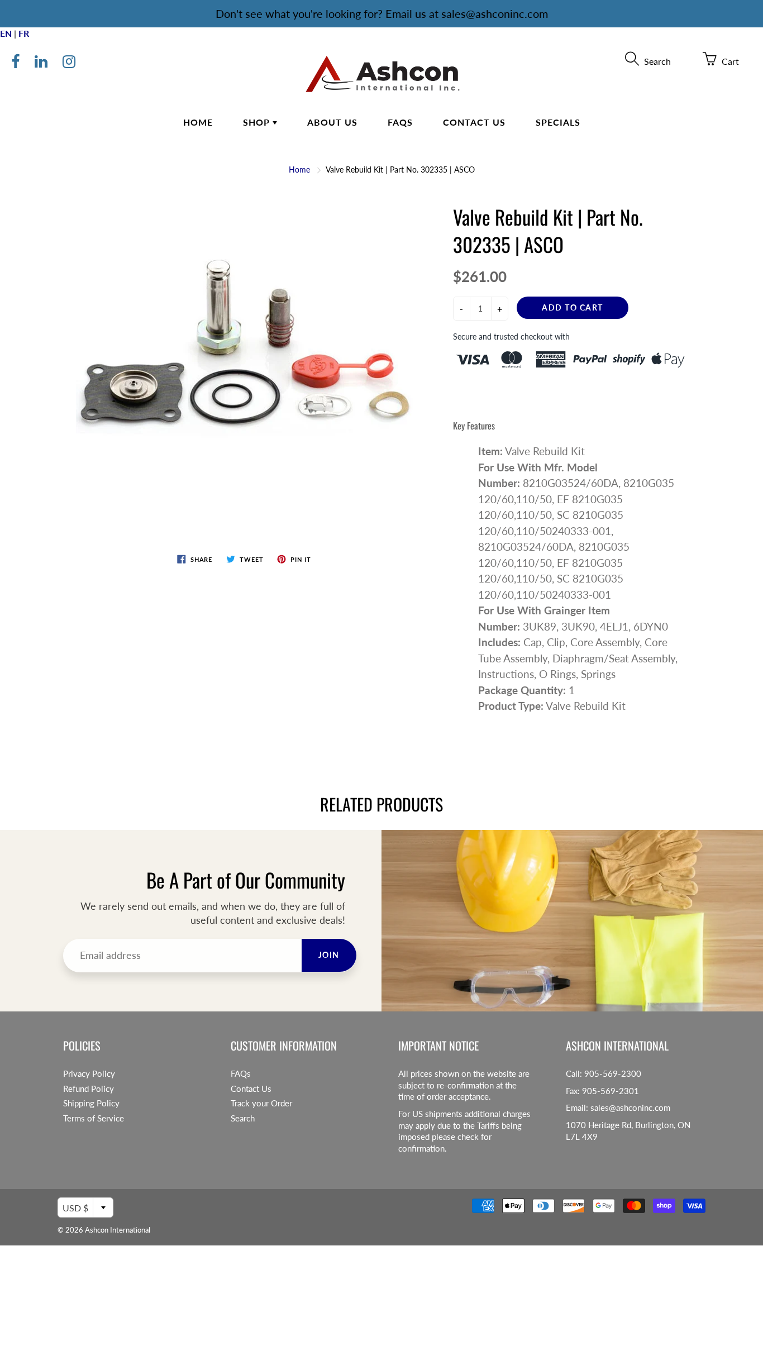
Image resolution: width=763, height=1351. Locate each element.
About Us (332, 122)
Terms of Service (93, 1118)
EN (6, 33)
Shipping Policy (91, 1103)
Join (329, 954)
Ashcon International (117, 1229)
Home (198, 122)
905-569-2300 (612, 1073)
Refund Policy (88, 1089)
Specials (558, 122)
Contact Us (474, 122)
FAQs (400, 122)
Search (243, 1118)
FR (23, 33)
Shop (258, 122)
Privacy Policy (89, 1073)
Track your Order (261, 1103)
